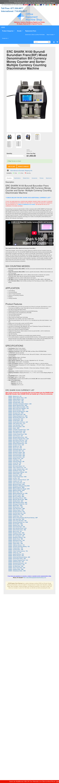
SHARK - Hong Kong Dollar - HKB (16, 455)
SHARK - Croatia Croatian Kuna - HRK (17, 434)
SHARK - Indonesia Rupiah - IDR (16, 461)
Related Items (26, 178)
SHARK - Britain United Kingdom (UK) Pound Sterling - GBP (23, 517)
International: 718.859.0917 (14, 11)
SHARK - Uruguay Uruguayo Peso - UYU (18, 560)
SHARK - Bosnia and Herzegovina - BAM (18, 411)
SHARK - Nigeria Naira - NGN (15, 505)
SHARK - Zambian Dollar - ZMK (15, 569)
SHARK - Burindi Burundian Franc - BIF (18, 417)
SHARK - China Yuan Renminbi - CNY (17, 520)
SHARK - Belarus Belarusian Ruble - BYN (18, 407)
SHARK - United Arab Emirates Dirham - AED (19, 557)
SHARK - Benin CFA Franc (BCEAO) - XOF (18, 408)
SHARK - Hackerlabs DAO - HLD (16, 451)
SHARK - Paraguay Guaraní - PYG (16, 511)
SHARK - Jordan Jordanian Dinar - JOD (17, 469)
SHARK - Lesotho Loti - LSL (15, 481)
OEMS (3, 27)
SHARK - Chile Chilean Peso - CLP (16, 423)
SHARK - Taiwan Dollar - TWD (15, 543)
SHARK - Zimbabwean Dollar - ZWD (17, 570)
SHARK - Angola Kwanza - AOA (16, 399)
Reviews (41, 178)
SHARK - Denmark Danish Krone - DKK (17, 437)
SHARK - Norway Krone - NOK (15, 507)
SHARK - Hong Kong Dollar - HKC (16, 457)
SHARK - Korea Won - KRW (15, 475)
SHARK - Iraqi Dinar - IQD (14, 464)
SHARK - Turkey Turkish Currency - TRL (18, 551)
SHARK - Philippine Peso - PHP (16, 514)
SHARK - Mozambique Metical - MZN (17, 498)
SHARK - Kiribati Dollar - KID (15, 473)
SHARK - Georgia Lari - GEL (15, 446)
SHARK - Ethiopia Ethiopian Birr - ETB (17, 443)
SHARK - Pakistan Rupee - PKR (16, 510)
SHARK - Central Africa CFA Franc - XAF (18, 422)
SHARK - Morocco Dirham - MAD (16, 496)
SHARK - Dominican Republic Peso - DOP (18, 438)
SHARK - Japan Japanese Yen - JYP (17, 467)
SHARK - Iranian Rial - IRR (14, 463)
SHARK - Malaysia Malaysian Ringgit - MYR (18, 489)
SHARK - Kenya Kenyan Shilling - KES (17, 472)
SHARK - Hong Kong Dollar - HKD (16, 426)
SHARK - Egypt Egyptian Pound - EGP (17, 441)
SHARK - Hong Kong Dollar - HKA (16, 454)
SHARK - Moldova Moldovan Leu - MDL (18, 493)
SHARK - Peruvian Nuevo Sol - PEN (16, 513)
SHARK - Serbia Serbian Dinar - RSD (17, 530)
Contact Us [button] (4, 38)
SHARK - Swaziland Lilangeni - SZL (17, 537)
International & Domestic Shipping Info (21, 170)
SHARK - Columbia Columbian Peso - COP (18, 429)
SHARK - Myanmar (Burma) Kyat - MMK (17, 499)
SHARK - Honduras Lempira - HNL (16, 452)
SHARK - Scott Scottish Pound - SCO (17, 528)
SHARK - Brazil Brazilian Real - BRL (17, 414)
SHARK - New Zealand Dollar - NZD (16, 431)
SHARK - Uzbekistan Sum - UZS (16, 561)
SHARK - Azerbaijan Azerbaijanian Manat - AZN (19, 404)
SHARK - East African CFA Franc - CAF (17, 440)
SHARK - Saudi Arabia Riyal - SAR (16, 526)
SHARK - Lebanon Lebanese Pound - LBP (18, 479)
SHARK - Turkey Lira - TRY (14, 552)
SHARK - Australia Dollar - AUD (16, 402)
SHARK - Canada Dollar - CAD (15, 420)
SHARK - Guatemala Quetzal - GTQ (16, 449)
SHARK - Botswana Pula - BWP (15, 413)
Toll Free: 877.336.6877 (12, 8)
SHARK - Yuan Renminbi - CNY (15, 425)
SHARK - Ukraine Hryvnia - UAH (16, 555)
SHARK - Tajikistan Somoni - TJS (16, 545)
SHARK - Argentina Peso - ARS (15, 401)
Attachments (49, 178)
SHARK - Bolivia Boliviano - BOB (16, 410)
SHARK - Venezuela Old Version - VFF (17, 563)
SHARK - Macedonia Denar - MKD (16, 484)
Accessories (34, 178)
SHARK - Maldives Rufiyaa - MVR (16, 490)
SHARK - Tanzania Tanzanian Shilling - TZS (18, 546)
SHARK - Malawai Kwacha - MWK (16, 487)
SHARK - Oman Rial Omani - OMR (16, 508)
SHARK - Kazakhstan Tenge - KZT (16, 470)
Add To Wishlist (24, 166)
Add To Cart (11, 166)
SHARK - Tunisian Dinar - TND (15, 549)
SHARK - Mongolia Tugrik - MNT (16, 495)
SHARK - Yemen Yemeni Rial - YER (16, 567)
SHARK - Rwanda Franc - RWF (15, 525)
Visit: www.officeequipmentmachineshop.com (34, 577)
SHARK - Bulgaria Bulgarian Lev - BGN (17, 416)
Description (9, 178)
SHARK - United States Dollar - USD (17, 558)
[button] (8, 31)
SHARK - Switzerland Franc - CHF (16, 540)
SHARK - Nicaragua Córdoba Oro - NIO (17, 504)
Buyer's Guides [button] (50, 34)
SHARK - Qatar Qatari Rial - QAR (16, 519)
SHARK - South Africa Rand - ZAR (16, 534)
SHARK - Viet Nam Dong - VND (15, 566)
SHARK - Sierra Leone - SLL (15, 531)
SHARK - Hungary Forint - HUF (15, 458)
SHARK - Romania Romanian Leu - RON (18, 522)
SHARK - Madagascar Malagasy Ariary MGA (19, 485)
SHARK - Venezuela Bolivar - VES (16, 564)
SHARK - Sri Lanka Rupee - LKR (16, 536)
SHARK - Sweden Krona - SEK (15, 539)
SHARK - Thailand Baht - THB (15, 548)
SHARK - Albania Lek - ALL (15, 396)
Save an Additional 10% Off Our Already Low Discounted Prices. (32, 781)
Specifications (17, 178)
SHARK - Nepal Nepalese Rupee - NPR (17, 502)
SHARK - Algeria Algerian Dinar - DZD (17, 397)
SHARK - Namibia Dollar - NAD (15, 501)
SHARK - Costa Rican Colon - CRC (16, 432)
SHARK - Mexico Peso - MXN (15, 492)
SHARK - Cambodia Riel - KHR (15, 419)
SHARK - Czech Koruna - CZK (15, 435)
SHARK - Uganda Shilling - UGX (16, 554)
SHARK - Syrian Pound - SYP (15, 542)
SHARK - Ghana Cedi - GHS (15, 448)
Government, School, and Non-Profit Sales (35, 34)
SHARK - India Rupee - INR (14, 460)
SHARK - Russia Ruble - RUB (15, 523)
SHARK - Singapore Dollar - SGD (16, 533)
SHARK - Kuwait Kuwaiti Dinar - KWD (17, 476)
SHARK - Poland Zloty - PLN (15, 516)
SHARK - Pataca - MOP (13, 428)
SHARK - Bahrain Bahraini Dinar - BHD (17, 405)
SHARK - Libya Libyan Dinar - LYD (16, 482)
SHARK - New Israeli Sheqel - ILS (16, 466)
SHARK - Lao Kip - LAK (14, 478)
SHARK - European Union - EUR (16, 445)
